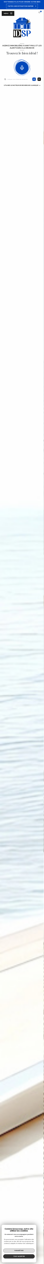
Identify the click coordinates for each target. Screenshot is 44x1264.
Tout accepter (19, 1256)
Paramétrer (18, 1250)
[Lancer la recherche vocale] (22, 67)
